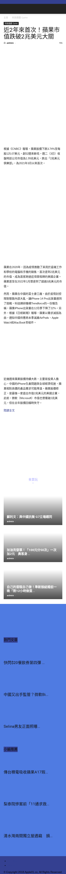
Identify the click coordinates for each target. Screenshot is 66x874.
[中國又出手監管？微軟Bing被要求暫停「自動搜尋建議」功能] (33, 683)
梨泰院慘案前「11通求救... (26, 804)
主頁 (6, 17)
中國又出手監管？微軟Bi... (26, 694)
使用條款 (13, 860)
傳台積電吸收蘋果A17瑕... (26, 772)
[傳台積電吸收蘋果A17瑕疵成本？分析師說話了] (33, 761)
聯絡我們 (13, 865)
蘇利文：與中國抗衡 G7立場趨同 (29, 517)
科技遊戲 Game (20, 17)
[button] (61, 9)
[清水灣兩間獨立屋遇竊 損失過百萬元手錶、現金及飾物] (33, 824)
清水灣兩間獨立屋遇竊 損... (28, 836)
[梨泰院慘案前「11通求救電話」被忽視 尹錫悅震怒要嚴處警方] (33, 792)
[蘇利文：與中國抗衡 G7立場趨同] (33, 507)
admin (10, 42)
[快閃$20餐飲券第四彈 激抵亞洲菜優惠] (33, 651)
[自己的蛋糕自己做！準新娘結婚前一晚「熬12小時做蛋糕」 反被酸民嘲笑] (33, 581)
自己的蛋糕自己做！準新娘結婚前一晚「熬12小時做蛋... (32, 589)
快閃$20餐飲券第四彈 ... (24, 662)
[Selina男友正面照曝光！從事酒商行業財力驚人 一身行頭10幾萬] (33, 715)
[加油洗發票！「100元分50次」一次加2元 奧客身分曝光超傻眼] (33, 544)
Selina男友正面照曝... (22, 726)
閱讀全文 (9, 410)
